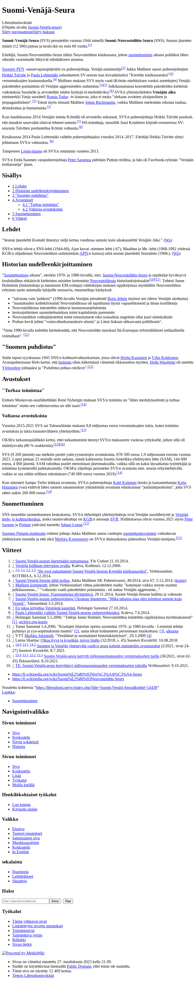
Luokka (8, 692)
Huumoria (20, 872)
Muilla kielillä (23, 785)
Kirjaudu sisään (24, 809)
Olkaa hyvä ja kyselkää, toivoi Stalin (70, 640)
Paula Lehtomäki (44, 75)
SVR (114, 519)
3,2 (28, 570)
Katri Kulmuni (125, 482)
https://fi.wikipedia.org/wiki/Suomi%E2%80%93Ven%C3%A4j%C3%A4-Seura (77, 674)
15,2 (33, 655)
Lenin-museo (31, 151)
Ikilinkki (19, 940)
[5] (105, 85)
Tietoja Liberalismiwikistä (33, 975)
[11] (157, 279)
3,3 (33, 570)
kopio (180, 580)
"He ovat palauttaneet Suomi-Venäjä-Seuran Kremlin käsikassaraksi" (92, 571)
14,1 (25, 644)
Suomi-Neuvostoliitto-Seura (125, 275)
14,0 (18, 644)
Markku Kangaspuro (71, 539)
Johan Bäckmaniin (100, 102)
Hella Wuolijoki (162, 362)
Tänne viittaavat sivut (29, 921)
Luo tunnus (21, 804)
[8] (81, 127)
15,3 (40, 655)
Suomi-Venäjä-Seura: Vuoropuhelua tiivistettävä (54, 594)
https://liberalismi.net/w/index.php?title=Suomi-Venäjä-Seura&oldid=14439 (96, 687)
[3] (171, 74)
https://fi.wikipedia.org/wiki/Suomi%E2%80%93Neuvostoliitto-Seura (68, 679)
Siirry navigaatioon (17, 32)
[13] (90, 366)
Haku (8, 891)
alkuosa (172, 631)
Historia (18, 746)
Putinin (25, 525)
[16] (62, 444)
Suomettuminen (25, 701)
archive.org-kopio (33, 622)
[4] (55, 79)
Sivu (16, 733)
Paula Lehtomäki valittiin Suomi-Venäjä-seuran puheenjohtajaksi (67, 612)
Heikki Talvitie (14, 75)
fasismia (64, 362)
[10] (152, 279)
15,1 (25, 655)
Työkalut (19, 780)
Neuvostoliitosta (103, 281)
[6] (112, 91)
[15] (83, 430)
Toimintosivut (23, 930)
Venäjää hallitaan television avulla (42, 565)
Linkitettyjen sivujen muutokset (37, 926)
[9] (52, 141)
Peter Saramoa (79, 160)
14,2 (33, 644)
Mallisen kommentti (31, 585)
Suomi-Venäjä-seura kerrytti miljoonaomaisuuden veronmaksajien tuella (101, 656)
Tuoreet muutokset (27, 833)
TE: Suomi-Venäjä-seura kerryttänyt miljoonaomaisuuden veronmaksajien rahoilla (81, 665)
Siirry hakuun (44, 32)
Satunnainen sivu (26, 838)
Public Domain (79, 966)
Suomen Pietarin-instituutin (24, 533)
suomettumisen (140, 55)
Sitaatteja (19, 881)
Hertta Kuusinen (133, 357)
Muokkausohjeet (25, 842)
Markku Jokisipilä (38, 635)
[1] (90, 45)
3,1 (23, 570)
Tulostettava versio (27, 935)
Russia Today (58, 97)
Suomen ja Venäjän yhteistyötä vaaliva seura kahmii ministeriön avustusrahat (98, 646)
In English (20, 852)
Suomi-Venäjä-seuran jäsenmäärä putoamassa (51, 561)
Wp (168, 240)
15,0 (18, 655)
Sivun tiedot (22, 944)
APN (84, 253)
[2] (123, 68)
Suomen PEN (13, 69)
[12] (26, 335)
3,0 (17, 570)
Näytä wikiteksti (25, 742)
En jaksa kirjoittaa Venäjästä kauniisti (45, 608)
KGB (87, 519)
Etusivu (18, 829)
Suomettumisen (16, 275)
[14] (83, 404)
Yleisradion (11, 368)
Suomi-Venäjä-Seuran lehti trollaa (42, 580)
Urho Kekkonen (165, 357)
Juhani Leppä (71, 525)
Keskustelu (21, 737)
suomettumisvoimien (139, 533)
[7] (79, 121)
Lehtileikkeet (22, 876)
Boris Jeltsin (117, 298)
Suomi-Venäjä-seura (44, 27)
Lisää (16, 775)
